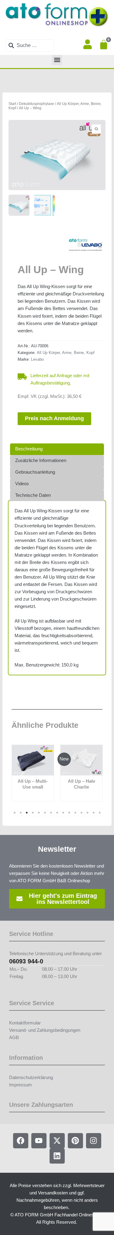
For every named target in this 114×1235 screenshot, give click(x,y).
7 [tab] (51, 813)
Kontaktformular (25, 1022)
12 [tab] (81, 813)
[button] (57, 60)
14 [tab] (94, 813)
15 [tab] (100, 813)
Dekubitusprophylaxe (36, 104)
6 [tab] (45, 813)
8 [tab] (57, 813)
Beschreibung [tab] (29, 448)
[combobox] (29, 45)
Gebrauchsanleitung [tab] (35, 472)
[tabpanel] (33, 773)
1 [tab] (15, 813)
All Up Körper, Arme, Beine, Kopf (66, 352)
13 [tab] (88, 813)
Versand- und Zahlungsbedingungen (44, 1030)
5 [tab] (39, 813)
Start (12, 104)
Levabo (37, 359)
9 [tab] (63, 813)
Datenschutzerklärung (31, 1077)
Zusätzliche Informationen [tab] (40, 460)
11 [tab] (75, 813)
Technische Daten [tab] (33, 495)
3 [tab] (27, 813)
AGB (14, 1037)
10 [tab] (69, 813)
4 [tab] (33, 813)
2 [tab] (21, 813)
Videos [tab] (22, 483)
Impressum (20, 1084)
